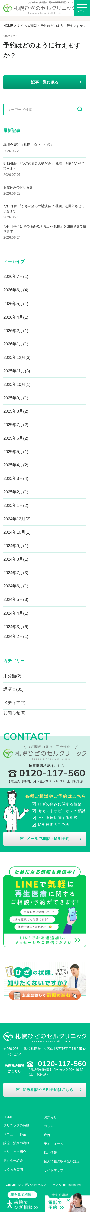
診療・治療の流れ (17, 1143)
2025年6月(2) (16, 438)
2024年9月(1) (16, 545)
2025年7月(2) (16, 424)
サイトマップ (54, 1170)
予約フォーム (54, 1144)
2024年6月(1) (16, 585)
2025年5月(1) (16, 451)
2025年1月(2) (16, 505)
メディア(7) (15, 702)
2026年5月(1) (16, 303)
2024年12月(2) (17, 518)
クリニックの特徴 (17, 1125)
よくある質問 (27, 26)
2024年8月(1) (16, 559)
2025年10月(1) (17, 384)
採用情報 (50, 1152)
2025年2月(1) (16, 491)
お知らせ (50, 1117)
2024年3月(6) (16, 626)
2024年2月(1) (16, 636)
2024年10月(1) (17, 532)
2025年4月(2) (16, 464)
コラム (49, 1126)
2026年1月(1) (16, 343)
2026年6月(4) (16, 289)
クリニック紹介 (15, 1152)
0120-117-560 (50, 190)
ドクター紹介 (13, 1160)
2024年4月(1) (16, 613)
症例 (47, 1135)
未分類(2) (13, 675)
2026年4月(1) (16, 317)
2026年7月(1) (16, 276)
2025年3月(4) (16, 478)
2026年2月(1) (16, 330)
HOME (8, 26)
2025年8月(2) (16, 411)
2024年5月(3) (16, 599)
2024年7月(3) (16, 572)
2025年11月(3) (17, 370)
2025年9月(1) (16, 397)
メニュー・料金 (15, 1134)
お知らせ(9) (15, 712)
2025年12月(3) (17, 357)
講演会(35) (14, 689)
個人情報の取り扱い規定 (62, 1161)
